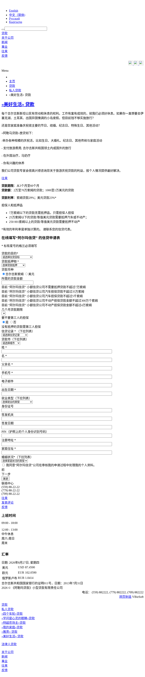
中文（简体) (17, 15)
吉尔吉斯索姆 (14, 274)
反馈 (5, 55)
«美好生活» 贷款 (18, 104)
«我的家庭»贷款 (12, 627)
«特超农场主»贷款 (14, 622)
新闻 (5, 42)
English (13, 10)
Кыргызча (15, 22)
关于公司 (8, 37)
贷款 (5, 33)
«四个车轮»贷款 (12, 613)
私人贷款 (8, 609)
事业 (5, 46)
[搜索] (3, 29)
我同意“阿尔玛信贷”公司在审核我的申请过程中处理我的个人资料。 (51, 465)
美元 (31, 274)
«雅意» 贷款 (9, 631)
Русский (14, 18)
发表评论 (8, 502)
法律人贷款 (9, 644)
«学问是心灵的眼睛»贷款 (18, 618)
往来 (5, 51)
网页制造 (125, 596)
